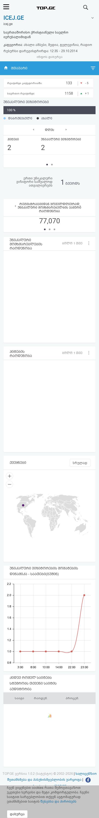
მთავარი (19, 68)
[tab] (49, 18)
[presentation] (33, 129)
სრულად (80, 463)
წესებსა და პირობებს (58, 801)
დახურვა (17, 814)
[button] (74, 243)
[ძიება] (86, 7)
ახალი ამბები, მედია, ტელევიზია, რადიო (58, 45)
